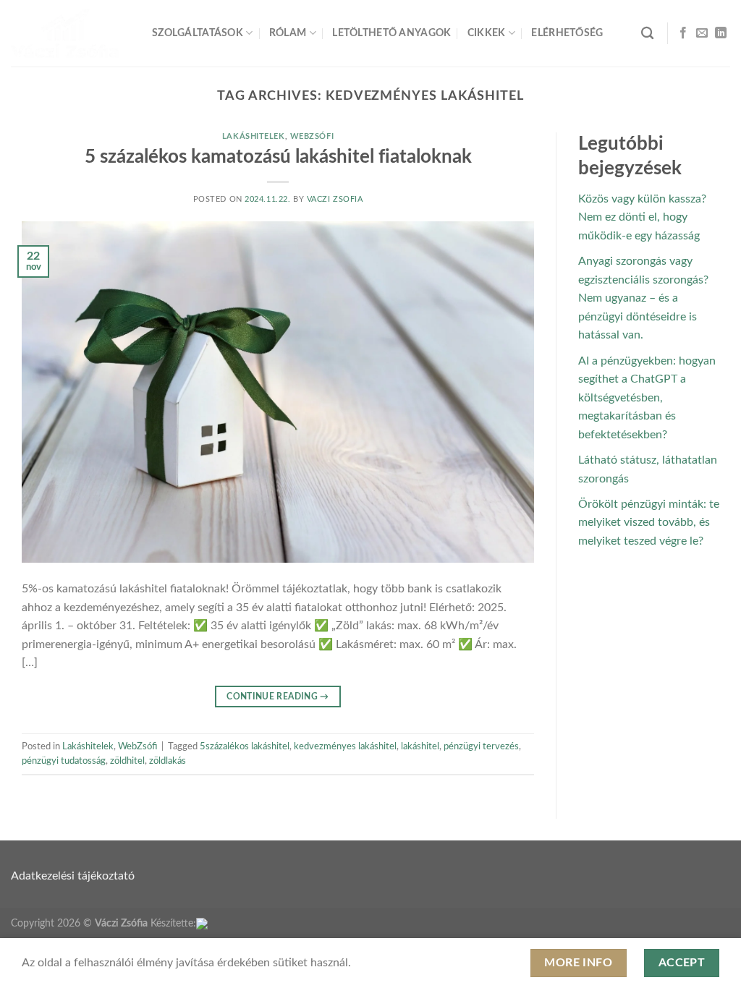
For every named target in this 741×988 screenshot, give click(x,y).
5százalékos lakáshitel (244, 746)
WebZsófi (312, 136)
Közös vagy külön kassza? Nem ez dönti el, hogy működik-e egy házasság (642, 217)
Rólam (287, 32)
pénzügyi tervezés (481, 746)
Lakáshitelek (253, 136)
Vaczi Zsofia (335, 199)
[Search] (647, 33)
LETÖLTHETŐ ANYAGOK (391, 32)
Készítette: (173, 923)
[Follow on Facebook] (683, 33)
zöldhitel (127, 761)
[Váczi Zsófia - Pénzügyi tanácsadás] (70, 33)
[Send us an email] (702, 33)
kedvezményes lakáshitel (345, 746)
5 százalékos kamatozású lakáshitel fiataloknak (278, 157)
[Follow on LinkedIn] (721, 33)
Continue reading (277, 696)
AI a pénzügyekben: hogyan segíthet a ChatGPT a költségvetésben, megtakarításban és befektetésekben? (647, 397)
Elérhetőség (567, 32)
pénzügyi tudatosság (64, 761)
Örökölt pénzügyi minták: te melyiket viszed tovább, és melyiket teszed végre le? (648, 522)
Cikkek (486, 32)
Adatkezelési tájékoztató (73, 876)
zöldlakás (167, 761)
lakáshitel (420, 746)
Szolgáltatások (197, 32)
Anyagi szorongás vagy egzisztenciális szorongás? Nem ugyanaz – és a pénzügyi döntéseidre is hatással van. (643, 298)
